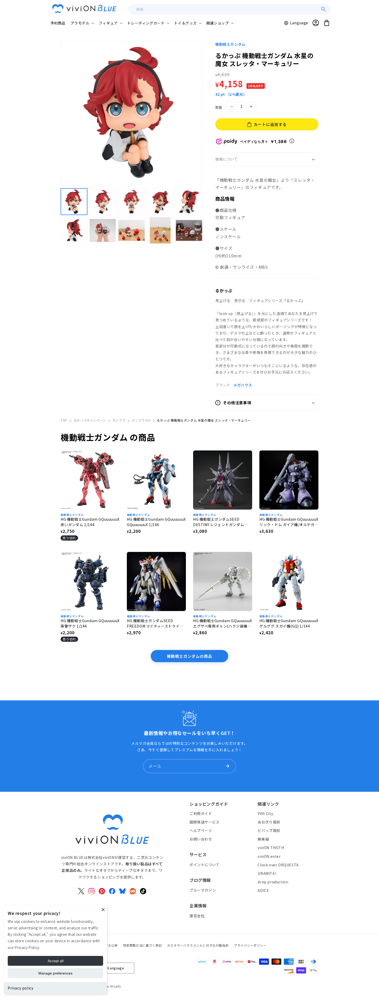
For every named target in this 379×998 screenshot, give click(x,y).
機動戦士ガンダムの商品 (189, 656)
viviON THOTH (271, 847)
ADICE (263, 890)
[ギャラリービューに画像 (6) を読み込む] (74, 230)
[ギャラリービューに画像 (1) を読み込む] (74, 201)
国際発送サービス (205, 822)
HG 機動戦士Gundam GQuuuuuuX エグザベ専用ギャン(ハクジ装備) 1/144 (222, 623)
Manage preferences (55, 973)
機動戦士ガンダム (230, 44)
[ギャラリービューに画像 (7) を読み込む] (102, 230)
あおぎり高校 (269, 822)
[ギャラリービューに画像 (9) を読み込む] (160, 230)
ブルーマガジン (203, 890)
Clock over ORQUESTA (278, 864)
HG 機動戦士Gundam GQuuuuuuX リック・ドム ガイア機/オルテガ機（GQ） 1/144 (288, 522)
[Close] (103, 909)
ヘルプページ (201, 830)
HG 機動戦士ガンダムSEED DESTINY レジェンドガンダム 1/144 (218, 522)
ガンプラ (118, 420)
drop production (273, 881)
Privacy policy (20, 988)
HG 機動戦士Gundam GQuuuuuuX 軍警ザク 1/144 (90, 623)
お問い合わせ (201, 839)
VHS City (265, 813)
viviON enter (269, 856)
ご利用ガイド (201, 813)
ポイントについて (205, 864)
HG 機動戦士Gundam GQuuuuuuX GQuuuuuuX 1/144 (156, 522)
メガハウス (242, 384)
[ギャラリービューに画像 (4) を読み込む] (160, 201)
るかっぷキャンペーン (90, 420)
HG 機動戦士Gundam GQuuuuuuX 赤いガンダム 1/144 (90, 522)
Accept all (55, 961)
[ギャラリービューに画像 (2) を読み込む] (102, 201)
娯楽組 (263, 839)
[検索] (323, 9)
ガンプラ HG (141, 420)
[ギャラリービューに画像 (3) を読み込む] (131, 201)
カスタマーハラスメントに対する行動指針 (198, 945)
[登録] (227, 766)
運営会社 (197, 915)
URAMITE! (267, 873)
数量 (218, 107)
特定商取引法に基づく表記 (142, 945)
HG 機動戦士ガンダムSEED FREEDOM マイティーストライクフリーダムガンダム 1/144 (155, 623)
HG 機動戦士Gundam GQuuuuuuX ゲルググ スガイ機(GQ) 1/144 (288, 623)
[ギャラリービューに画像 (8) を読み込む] (131, 230)
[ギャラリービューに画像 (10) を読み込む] (189, 230)
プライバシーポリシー (250, 945)
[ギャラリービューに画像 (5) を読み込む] (189, 201)
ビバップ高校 (269, 830)
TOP (64, 420)
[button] (82, 23)
